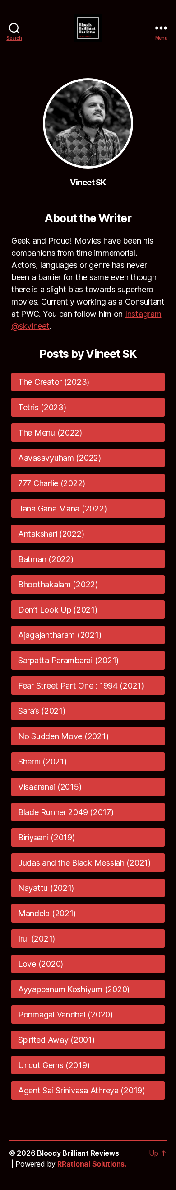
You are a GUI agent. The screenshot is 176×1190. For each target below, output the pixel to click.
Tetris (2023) (42, 407)
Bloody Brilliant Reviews (78, 1152)
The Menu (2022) (50, 432)
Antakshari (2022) (51, 534)
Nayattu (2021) (46, 888)
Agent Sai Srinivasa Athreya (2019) (81, 1090)
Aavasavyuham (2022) (59, 458)
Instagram (143, 314)
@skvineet (30, 326)
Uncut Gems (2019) (53, 1065)
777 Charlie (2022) (51, 483)
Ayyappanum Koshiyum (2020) (74, 989)
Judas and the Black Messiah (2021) (84, 862)
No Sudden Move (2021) (63, 736)
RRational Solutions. (91, 1163)
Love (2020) (40, 964)
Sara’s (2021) (41, 711)
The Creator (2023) (53, 382)
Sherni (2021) (42, 761)
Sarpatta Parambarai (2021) (68, 660)
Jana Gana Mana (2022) (62, 508)
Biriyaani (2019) (46, 837)
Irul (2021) (36, 938)
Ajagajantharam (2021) (59, 635)
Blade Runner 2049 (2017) (66, 812)
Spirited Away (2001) (56, 1040)
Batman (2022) (46, 559)
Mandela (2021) (47, 913)
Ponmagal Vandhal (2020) (65, 1014)
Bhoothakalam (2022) (58, 584)
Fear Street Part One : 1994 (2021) (81, 685)
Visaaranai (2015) (49, 787)
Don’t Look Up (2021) (57, 609)
